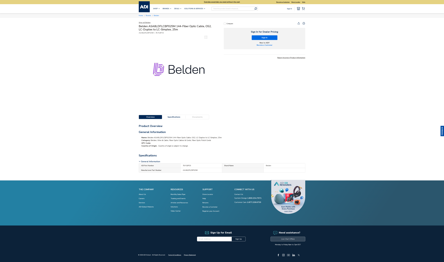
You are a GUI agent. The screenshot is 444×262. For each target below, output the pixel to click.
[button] (442, 131)
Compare (230, 24)
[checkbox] (225, 24)
